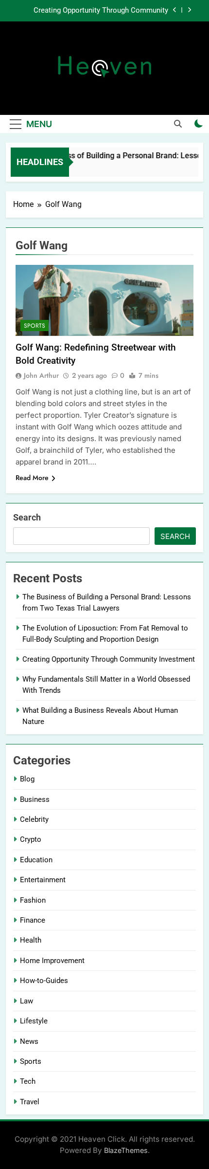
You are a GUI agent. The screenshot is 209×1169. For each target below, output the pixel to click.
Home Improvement (52, 960)
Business (35, 799)
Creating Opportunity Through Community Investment (101, 11)
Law (26, 1001)
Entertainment (43, 879)
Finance (32, 920)
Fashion (33, 900)
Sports (34, 325)
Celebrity (34, 819)
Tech (27, 1081)
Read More (32, 477)
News (29, 1041)
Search (27, 517)
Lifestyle (34, 1021)
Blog (27, 779)
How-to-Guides (44, 980)
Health (30, 940)
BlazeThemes (126, 1150)
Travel (29, 1101)
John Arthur (41, 375)
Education (36, 859)
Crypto (30, 839)
